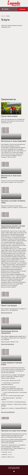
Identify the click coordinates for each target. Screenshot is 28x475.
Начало (3, 16)
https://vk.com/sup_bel (6, 312)
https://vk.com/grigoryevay (7, 344)
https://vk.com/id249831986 (8, 412)
